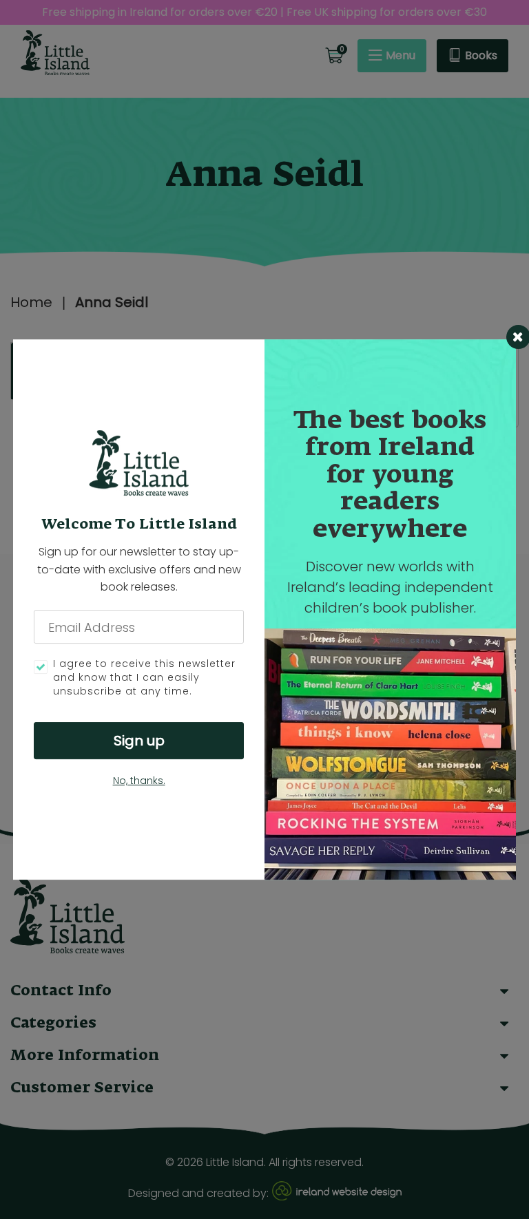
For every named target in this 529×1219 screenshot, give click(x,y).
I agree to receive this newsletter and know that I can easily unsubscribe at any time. (144, 678)
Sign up (139, 740)
